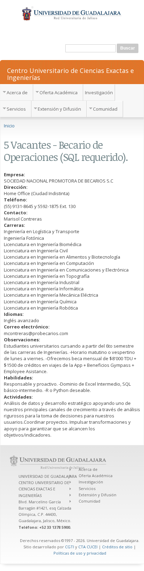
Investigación (99, 92)
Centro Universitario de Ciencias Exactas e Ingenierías (70, 73)
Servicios (16, 109)
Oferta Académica (58, 92)
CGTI (69, 546)
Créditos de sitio (117, 546)
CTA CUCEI (88, 546)
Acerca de (17, 92)
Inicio (9, 126)
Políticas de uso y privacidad (79, 553)
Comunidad (105, 109)
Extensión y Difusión (59, 109)
